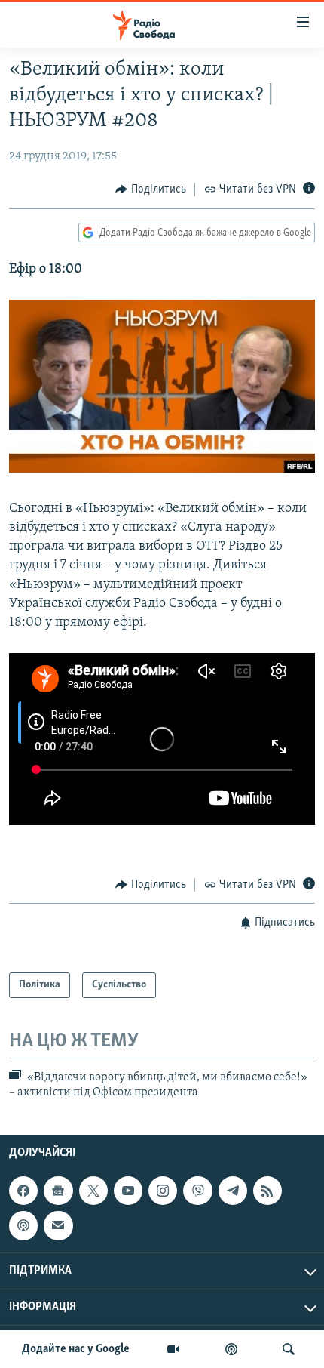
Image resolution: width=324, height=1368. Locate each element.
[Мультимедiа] (173, 1349)
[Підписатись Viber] (197, 1190)
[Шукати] (288, 1349)
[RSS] (267, 1190)
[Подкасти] (231, 1349)
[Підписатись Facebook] (23, 1190)
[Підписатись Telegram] (233, 1190)
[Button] (150, 189)
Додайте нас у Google (76, 1349)
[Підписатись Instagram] (162, 1190)
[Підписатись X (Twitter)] (93, 1190)
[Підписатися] (58, 1225)
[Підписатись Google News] (58, 1190)
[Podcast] (23, 1225)
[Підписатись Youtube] (128, 1190)
